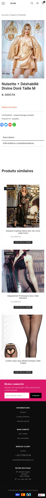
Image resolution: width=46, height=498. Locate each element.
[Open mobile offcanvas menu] (3, 3)
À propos (23, 412)
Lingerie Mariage (19, 115)
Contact (23, 451)
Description (9, 137)
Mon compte (23, 434)
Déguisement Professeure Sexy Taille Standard (23, 297)
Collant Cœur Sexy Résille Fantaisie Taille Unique (23, 362)
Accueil (5, 15)
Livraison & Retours (23, 417)
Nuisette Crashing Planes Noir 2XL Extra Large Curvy (23, 232)
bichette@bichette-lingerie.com (23, 460)
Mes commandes (23, 438)
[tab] (23, 138)
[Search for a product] (32, 3)
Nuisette (22, 15)
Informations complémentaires (18, 143)
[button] (41, 24)
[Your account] (37, 3)
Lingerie (13, 15)
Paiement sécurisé (23, 421)
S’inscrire (35, 395)
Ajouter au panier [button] (23, 242)
